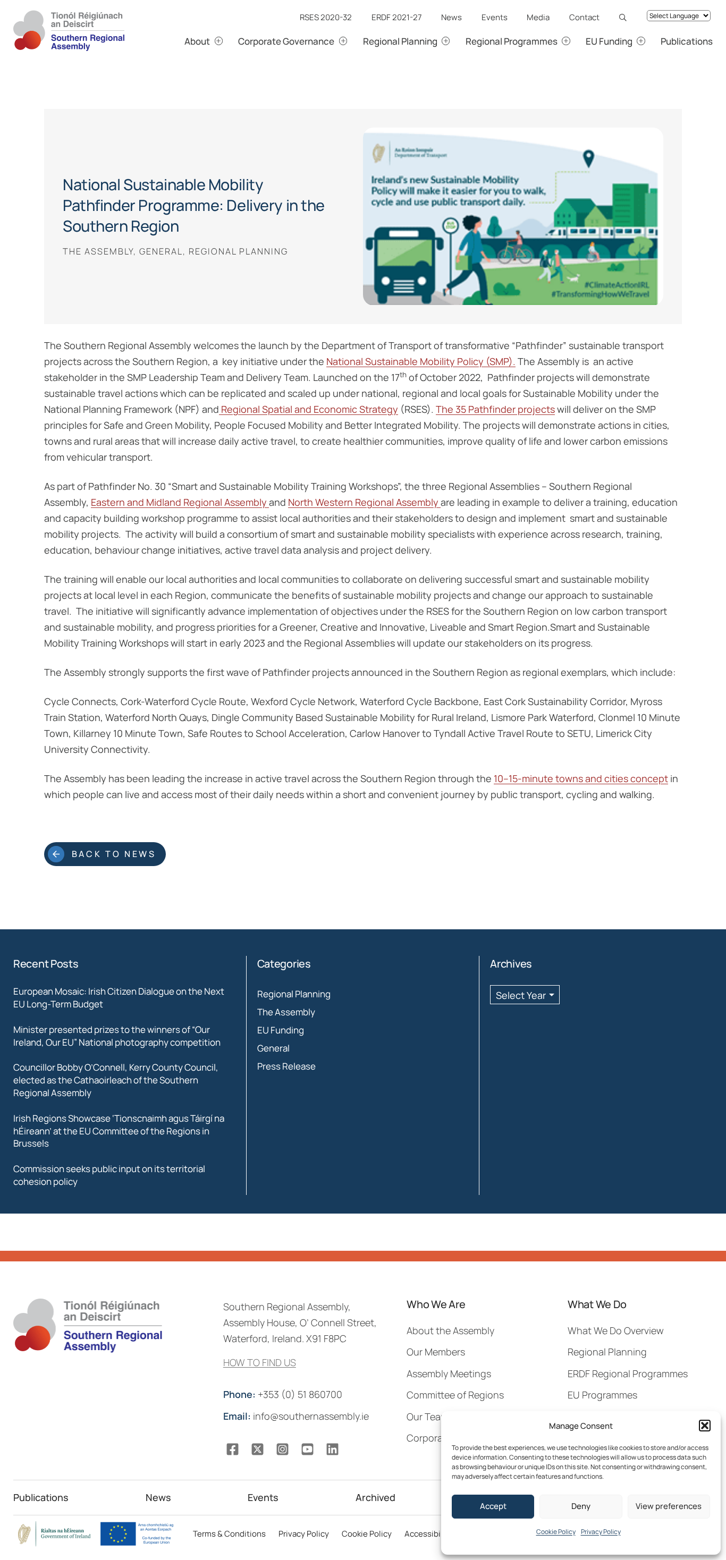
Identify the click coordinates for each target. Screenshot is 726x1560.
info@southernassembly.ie (297, 1416)
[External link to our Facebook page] (232, 1449)
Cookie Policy (556, 1531)
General (273, 1048)
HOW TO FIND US (259, 1362)
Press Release (286, 1066)
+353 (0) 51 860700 (283, 1394)
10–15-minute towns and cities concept (581, 778)
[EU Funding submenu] (653, 41)
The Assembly (286, 1012)
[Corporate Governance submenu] (355, 41)
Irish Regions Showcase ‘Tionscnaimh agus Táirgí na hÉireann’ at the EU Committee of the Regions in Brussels (118, 1131)
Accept (493, 1506)
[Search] (625, 17)
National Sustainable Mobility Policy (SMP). (421, 361)
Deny (580, 1506)
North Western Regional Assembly (364, 502)
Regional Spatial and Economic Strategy (308, 409)
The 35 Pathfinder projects (495, 409)
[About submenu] (231, 41)
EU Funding (280, 1030)
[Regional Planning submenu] (458, 41)
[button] (704, 1425)
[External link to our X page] (257, 1449)
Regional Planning (294, 994)
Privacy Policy (601, 1531)
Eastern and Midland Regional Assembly (180, 502)
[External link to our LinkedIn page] (332, 1449)
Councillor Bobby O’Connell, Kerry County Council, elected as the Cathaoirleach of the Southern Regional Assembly (115, 1080)
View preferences (669, 1506)
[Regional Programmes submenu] (578, 41)
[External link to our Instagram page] (282, 1449)
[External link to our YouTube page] (307, 1449)
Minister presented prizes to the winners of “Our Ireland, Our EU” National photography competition (117, 1035)
